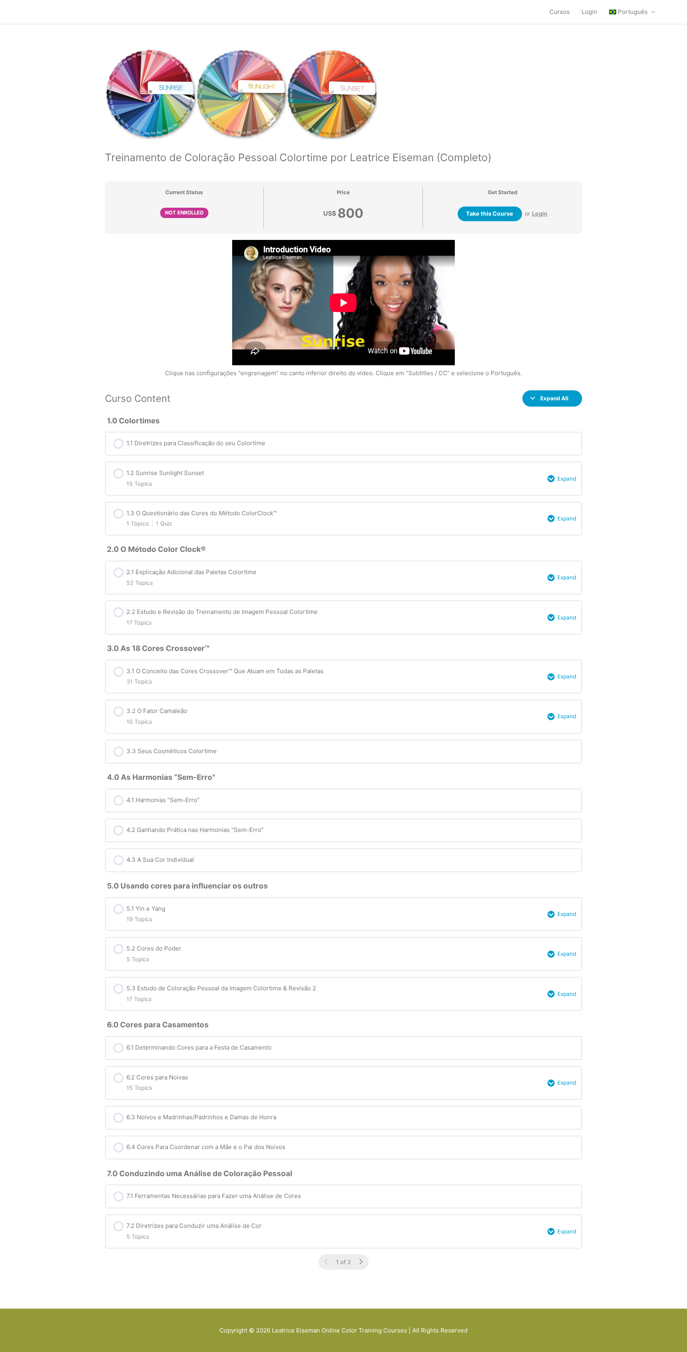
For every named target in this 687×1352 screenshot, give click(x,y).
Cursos (559, 12)
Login (589, 12)
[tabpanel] (343, 309)
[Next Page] (361, 1262)
